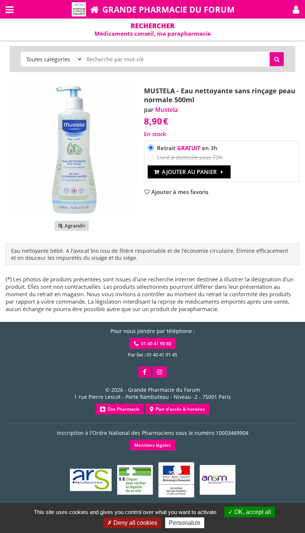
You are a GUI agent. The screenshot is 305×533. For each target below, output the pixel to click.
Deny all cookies (134, 523)
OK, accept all (252, 512)
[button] (296, 9)
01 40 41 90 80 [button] (155, 343)
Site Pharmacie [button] (122, 409)
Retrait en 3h (187, 148)
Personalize (184, 523)
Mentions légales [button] (152, 445)
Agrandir (75, 225)
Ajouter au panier (189, 171)
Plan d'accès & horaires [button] (179, 409)
